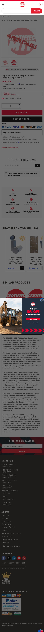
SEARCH (37, 11)
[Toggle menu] (4, 4)
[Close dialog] (42, 299)
